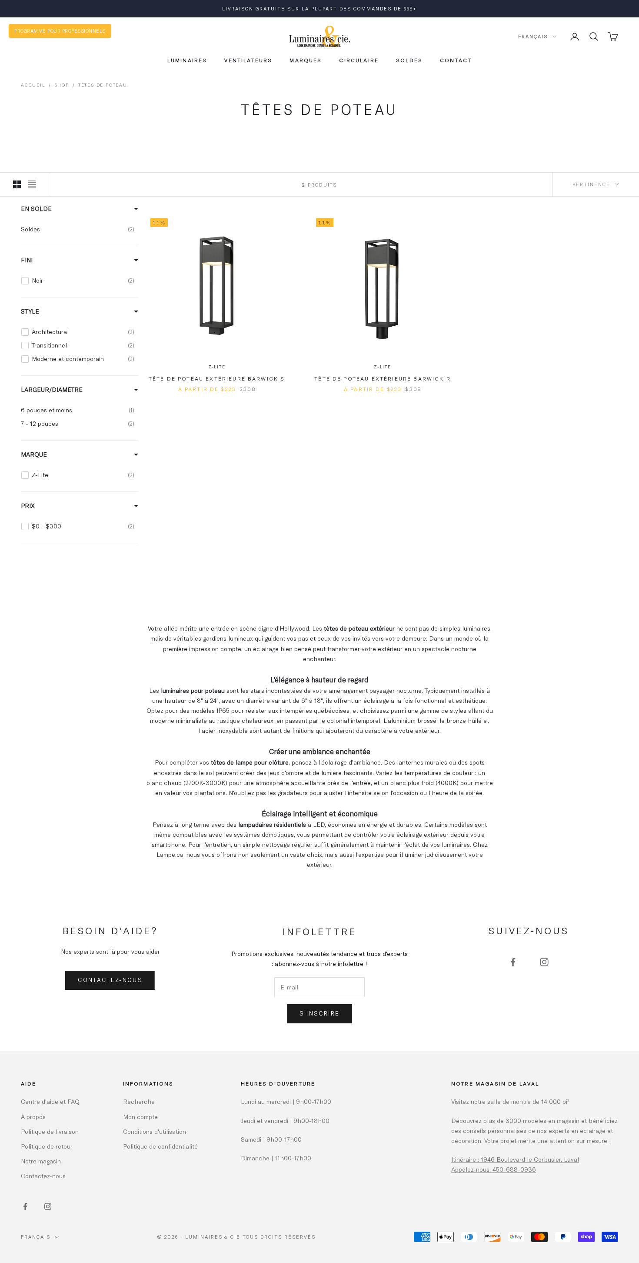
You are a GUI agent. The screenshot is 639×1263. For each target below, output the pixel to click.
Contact (456, 60)
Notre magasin (41, 1161)
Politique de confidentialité (160, 1146)
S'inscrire (319, 1013)
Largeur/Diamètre (52, 389)
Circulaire (359, 60)
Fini (27, 260)
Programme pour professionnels (60, 30)
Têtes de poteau (102, 84)
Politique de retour (47, 1146)
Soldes (409, 60)
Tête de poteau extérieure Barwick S (217, 378)
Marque (34, 454)
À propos (33, 1116)
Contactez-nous (110, 979)
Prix (28, 505)
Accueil (33, 84)
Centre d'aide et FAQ (50, 1101)
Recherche (139, 1101)
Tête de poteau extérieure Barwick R (382, 378)
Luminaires (187, 60)
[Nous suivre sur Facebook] (513, 962)
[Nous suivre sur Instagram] (544, 962)
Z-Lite (217, 366)
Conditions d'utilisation (154, 1131)
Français (533, 36)
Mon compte (140, 1116)
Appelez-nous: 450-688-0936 (493, 1169)
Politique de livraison (50, 1131)
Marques (306, 60)
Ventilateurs (248, 60)
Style (30, 311)
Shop (61, 84)
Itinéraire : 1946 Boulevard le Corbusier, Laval (515, 1159)
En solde (36, 208)
